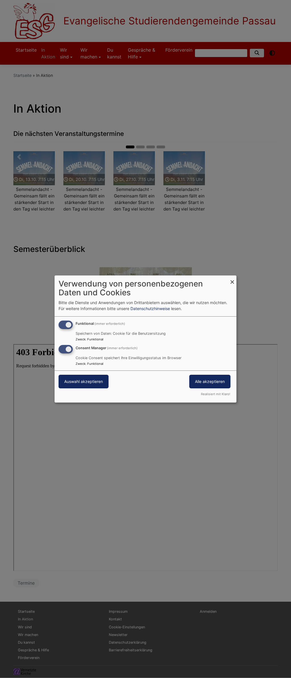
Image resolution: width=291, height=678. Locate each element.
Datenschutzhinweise (150, 308)
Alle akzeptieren (210, 381)
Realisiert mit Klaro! (215, 394)
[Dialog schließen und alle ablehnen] (232, 279)
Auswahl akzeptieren (83, 381)
